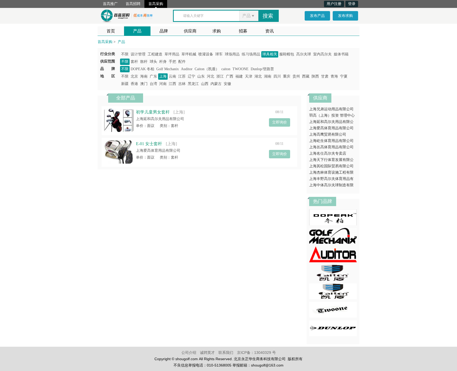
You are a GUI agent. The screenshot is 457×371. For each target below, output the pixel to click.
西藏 (305, 76)
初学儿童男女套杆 (153, 112)
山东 (201, 76)
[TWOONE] (333, 309)
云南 (172, 76)
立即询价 (279, 122)
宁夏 (344, 76)
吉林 (182, 84)
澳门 (144, 84)
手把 (172, 62)
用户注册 (334, 4)
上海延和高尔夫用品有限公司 (160, 119)
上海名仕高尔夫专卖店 (327, 153)
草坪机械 (188, 54)
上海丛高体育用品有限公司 (331, 147)
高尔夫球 (303, 54)
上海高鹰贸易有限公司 (327, 134)
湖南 (267, 76)
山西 (204, 84)
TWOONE (240, 69)
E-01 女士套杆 (149, 143)
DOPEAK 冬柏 (142, 69)
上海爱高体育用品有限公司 (158, 151)
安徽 (227, 84)
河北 (210, 76)
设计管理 (138, 54)
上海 (163, 76)
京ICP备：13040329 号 (256, 352)
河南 (163, 84)
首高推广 (110, 4)
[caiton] (333, 291)
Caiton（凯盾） (207, 69)
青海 (334, 76)
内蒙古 (216, 84)
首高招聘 (133, 4)
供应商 (190, 31)
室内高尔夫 (322, 54)
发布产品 (317, 16)
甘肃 (324, 76)
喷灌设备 (205, 54)
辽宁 (191, 76)
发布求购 (345, 16)
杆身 (163, 62)
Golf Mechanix (167, 69)
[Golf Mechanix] (333, 235)
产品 (137, 31)
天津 (248, 76)
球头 (153, 62)
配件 (182, 62)
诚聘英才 (207, 352)
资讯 (269, 31)
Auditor (187, 69)
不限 (125, 54)
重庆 (286, 76)
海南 (144, 76)
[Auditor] (333, 254)
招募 (243, 31)
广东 (153, 76)
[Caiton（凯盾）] (333, 272)
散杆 (144, 62)
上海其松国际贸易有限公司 (331, 166)
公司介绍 (188, 352)
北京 (134, 76)
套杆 (134, 62)
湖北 (258, 76)
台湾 (153, 84)
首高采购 (155, 4)
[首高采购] (126, 15)
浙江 (220, 76)
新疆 (125, 84)
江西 (172, 84)
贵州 (296, 76)
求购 (216, 31)
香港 (134, 84)
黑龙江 (193, 84)
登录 (351, 4)
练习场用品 (251, 54)
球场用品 (232, 54)
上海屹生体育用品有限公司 (331, 141)
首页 (111, 31)
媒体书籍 (341, 54)
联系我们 (225, 352)
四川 (277, 76)
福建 (239, 76)
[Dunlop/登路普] (333, 328)
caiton (225, 69)
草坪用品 (171, 54)
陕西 (315, 76)
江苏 (182, 76)
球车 (219, 54)
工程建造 (155, 54)
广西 (229, 76)
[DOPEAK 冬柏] (333, 217)
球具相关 (269, 54)
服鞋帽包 (286, 54)
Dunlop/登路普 (262, 69)
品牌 (163, 31)
